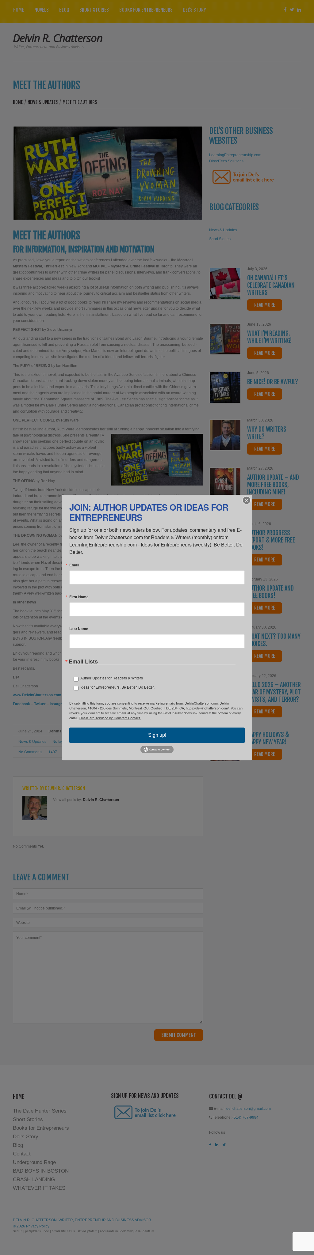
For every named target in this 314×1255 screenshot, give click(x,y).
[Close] (246, 500)
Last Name (78, 628)
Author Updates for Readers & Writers (111, 677)
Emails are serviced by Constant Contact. (110, 717)
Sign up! (157, 735)
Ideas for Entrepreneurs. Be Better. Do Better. (117, 687)
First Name (79, 597)
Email (74, 565)
